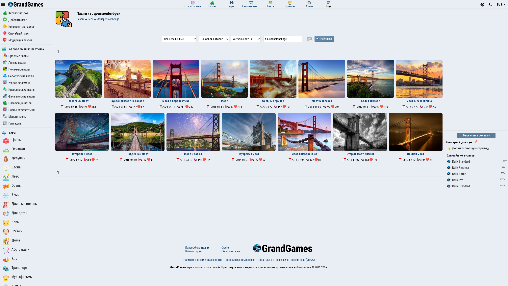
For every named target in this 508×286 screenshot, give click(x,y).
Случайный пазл (18, 33)
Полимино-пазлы (19, 69)
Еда (14, 258)
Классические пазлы (21, 90)
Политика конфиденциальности (202, 260)
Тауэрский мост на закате (127, 101)
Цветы (16, 140)
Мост (224, 101)
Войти (501, 4)
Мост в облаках (322, 101)
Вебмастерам (193, 251)
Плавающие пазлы (20, 103)
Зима (15, 194)
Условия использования (240, 260)
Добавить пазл (17, 20)
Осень (16, 185)
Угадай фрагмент (19, 83)
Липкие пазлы (17, 63)
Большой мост (370, 101)
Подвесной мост (138, 154)
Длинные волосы (25, 204)
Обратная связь (231, 251)
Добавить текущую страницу (470, 148)
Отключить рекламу (476, 135)
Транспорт (19, 268)
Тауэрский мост (82, 154)
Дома (16, 240)
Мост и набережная (304, 154)
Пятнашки (14, 123)
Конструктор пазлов (21, 27)
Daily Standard (461, 161)
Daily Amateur (460, 168)
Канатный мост (78, 101)
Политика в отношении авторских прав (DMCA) (287, 260)
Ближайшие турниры (460, 155)
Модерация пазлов (20, 40)
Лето (15, 176)
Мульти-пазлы (17, 117)
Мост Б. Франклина (419, 101)
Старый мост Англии (360, 154)
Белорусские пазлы (21, 76)
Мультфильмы (22, 277)
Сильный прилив (273, 101)
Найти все (326, 39)
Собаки (17, 231)
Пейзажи (18, 149)
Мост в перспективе (176, 101)
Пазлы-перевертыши (21, 110)
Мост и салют (193, 154)
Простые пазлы (18, 56)
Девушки (18, 158)
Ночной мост (415, 154)
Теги (12, 133)
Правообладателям (197, 247)
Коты (15, 222)
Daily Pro (457, 180)
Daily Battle (459, 174)
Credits (225, 247)
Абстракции (20, 249)
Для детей (19, 213)
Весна (16, 167)
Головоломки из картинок (26, 49)
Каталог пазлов (18, 13)
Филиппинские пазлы (21, 96)
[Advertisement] (249, 206)
